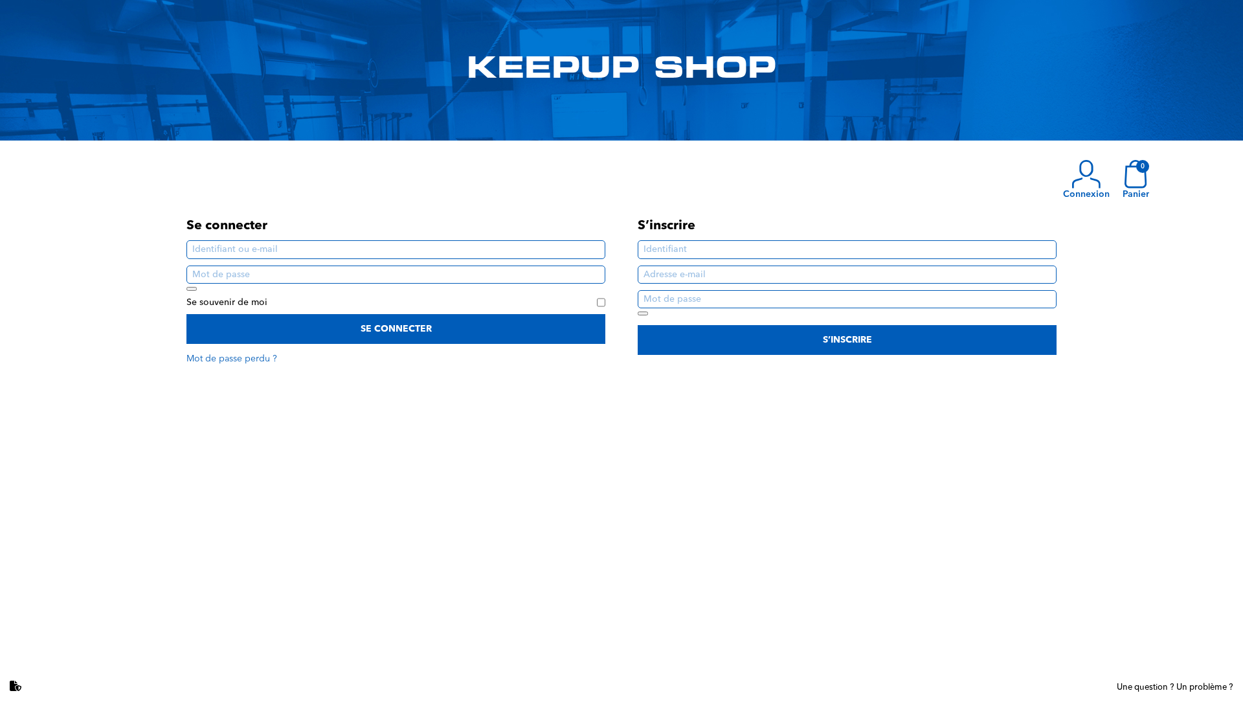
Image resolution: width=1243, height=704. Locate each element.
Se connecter (396, 329)
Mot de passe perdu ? (231, 358)
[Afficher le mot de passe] (191, 289)
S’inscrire (847, 340)
